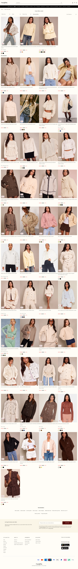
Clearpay (4, 549)
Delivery (4, 544)
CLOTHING (18, 6)
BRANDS (68, 6)
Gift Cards (5, 547)
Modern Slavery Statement (18, 544)
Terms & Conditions (28, 539)
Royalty (4, 546)
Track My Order (38, 541)
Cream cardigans (41, 510)
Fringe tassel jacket (44, 513)
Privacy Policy (27, 541)
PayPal (4, 552)
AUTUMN (22, 6)
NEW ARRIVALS (10, 6)
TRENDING (38, 6)
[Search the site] (61, 2)
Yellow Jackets (17, 510)
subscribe (67, 522)
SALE (15, 6)
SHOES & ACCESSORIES (54, 6)
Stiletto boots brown (48, 510)
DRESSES (26, 6)
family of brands (42, 527)
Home (2, 9)
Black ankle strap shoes (56, 510)
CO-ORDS (31, 6)
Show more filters (36, 14)
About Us (15, 539)
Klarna (4, 550)
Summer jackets (29, 510)
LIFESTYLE (64, 6)
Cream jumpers (35, 510)
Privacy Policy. (51, 528)
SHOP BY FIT (43, 6)
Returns (4, 541)
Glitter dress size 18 (64, 510)
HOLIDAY (47, 6)
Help (4, 539)
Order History (38, 539)
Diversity (15, 541)
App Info (26, 544)
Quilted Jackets (22, 510)
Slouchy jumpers (37, 513)
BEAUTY (60, 6)
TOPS (34, 6)
